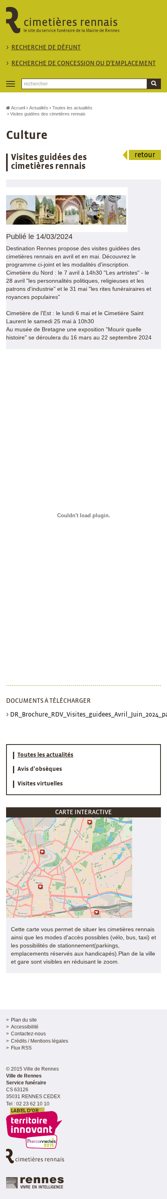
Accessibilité (25, 1027)
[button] (69, 867)
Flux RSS (21, 1048)
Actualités (38, 107)
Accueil (17, 107)
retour (145, 155)
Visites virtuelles (40, 784)
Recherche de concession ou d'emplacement (83, 63)
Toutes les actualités (72, 107)
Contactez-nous (28, 1034)
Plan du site (24, 1020)
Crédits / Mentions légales (39, 1041)
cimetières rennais (72, 25)
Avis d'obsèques (39, 769)
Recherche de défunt (46, 48)
